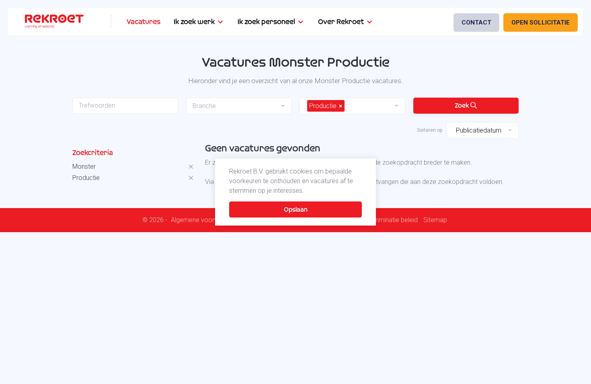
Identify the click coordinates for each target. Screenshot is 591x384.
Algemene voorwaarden (205, 220)
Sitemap (435, 220)
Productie (86, 178)
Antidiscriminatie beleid (385, 220)
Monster (84, 166)
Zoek (462, 105)
